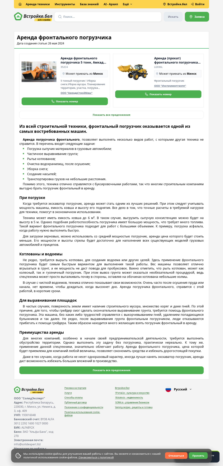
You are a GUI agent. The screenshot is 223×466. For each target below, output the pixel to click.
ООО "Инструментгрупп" (170, 85)
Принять (198, 455)
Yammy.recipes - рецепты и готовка (133, 407)
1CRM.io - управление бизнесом (132, 402)
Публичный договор (75, 402)
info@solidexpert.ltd (27, 444)
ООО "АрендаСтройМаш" (77, 93)
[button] (65, 101)
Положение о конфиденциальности (83, 407)
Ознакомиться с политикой (96, 457)
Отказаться (176, 455)
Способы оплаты (73, 397)
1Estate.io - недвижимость (129, 397)
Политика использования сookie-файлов (82, 413)
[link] (197, 17)
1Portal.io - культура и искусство (132, 392)
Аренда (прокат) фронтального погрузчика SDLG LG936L (176, 60)
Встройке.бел (122, 387)
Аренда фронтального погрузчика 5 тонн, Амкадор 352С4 (84, 60)
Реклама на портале (75, 387)
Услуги (68, 392)
